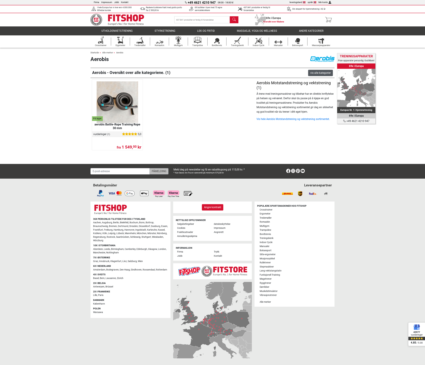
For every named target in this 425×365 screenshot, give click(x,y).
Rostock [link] (111, 237)
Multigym (264, 226)
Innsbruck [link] (104, 261)
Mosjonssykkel (267, 258)
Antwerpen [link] (98, 286)
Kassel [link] (161, 229)
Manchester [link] (99, 252)
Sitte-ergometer (268, 254)
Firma (96, 2)
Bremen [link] (113, 226)
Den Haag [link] (125, 269)
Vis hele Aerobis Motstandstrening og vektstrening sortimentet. (293, 119)
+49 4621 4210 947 (357, 121)
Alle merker (107, 52)
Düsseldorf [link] (144, 226)
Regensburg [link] (99, 237)
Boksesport (265, 250)
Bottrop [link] (150, 222)
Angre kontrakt (212, 207)
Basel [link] (96, 278)
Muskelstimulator (269, 291)
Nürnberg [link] (162, 233)
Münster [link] (151, 233)
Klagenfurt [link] (115, 261)
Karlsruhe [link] (152, 229)
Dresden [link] (133, 226)
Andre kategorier (311, 30)
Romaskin (265, 221)
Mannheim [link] (130, 233)
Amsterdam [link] (99, 269)
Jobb (116, 2)
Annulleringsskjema (187, 236)
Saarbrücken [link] (122, 237)
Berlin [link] (116, 222)
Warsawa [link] (98, 312)
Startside (94, 52)
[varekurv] (329, 19)
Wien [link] (140, 261)
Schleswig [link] (135, 237)
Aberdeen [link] (98, 249)
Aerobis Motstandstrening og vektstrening (293, 83)
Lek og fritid (206, 30)
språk (310, 2)
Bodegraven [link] (112, 269)
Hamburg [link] (118, 229)
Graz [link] (95, 261)
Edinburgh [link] (141, 249)
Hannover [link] (129, 229)
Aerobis (119, 52)
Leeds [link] (107, 249)
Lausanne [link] (111, 278)
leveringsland (296, 2)
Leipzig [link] (111, 233)
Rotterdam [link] (161, 269)
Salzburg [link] (132, 261)
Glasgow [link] (152, 249)
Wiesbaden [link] (157, 237)
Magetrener (266, 278)
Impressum (106, 2)
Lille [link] (95, 295)
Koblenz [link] (97, 233)
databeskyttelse (222, 224)
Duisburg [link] (155, 226)
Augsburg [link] (107, 222)
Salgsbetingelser (185, 224)
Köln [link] (104, 233)
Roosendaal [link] (149, 269)
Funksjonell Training (270, 274)
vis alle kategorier (320, 72)
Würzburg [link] (98, 240)
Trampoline (265, 230)
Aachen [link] (97, 222)
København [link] (99, 303)
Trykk (216, 251)
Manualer (264, 246)
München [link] (141, 233)
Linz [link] (124, 261)
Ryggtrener (265, 283)
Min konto (323, 2)
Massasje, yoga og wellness (257, 30)
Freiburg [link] (108, 229)
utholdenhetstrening (117, 30)
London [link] (162, 249)
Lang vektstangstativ (271, 270)
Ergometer (265, 213)
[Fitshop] (119, 19)
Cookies (181, 228)
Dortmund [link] (123, 226)
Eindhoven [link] (136, 269)
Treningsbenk (266, 238)
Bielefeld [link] (124, 222)
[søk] (234, 19)
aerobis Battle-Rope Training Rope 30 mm (117, 126)
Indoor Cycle (266, 242)
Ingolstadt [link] (140, 229)
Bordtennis (265, 234)
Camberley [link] (130, 249)
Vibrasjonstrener (268, 295)
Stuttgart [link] (146, 237)
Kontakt (124, 2)
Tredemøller (266, 217)
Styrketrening (165, 30)
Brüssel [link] (109, 286)
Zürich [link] (120, 278)
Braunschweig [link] (100, 226)
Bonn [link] (142, 222)
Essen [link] (164, 226)
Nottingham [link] (112, 252)
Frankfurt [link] (98, 229)
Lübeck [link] (120, 233)
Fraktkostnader (185, 232)
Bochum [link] (133, 222)
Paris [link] (100, 295)
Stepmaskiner (267, 266)
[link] (356, 88)
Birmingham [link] (117, 249)
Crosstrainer (266, 209)
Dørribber (264, 287)
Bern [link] (102, 278)
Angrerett (219, 232)
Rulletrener (265, 262)
